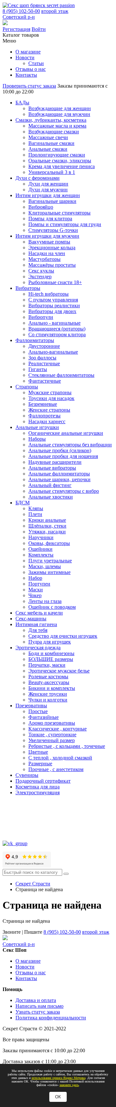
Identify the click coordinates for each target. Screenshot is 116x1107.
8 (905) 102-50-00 (21, 11)
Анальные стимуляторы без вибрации (70, 444)
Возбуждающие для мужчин (59, 114)
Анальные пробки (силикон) (59, 450)
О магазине (28, 51)
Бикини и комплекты (51, 688)
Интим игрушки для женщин (47, 195)
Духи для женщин (48, 183)
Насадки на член (46, 253)
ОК (58, 1096)
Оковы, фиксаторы (49, 543)
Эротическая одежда (38, 647)
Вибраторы (27, 288)
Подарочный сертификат (43, 781)
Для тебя (37, 630)
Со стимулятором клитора (57, 334)
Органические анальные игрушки (65, 433)
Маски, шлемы (44, 566)
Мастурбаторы (44, 259)
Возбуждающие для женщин (59, 108)
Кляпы (35, 508)
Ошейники (40, 549)
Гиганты (37, 369)
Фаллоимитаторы (34, 340)
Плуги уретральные (50, 560)
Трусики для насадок (51, 398)
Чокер (35, 595)
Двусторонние (44, 346)
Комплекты (40, 555)
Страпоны (26, 386)
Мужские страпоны (50, 392)
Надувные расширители (55, 462)
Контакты (26, 75)
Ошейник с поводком (52, 607)
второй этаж (54, 11)
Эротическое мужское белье (59, 670)
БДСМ (22, 502)
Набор (35, 578)
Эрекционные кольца (51, 247)
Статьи (36, 63)
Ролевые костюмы (48, 676)
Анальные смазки (47, 149)
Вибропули (40, 317)
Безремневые (42, 404)
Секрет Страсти (32, 883)
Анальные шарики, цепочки (59, 479)
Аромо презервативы (51, 723)
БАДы (22, 102)
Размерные (40, 763)
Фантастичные (44, 381)
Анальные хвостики (50, 497)
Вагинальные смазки (51, 143)
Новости (24, 57)
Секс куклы (41, 270)
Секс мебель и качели (39, 613)
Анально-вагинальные (53, 352)
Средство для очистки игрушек (62, 636)
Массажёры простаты (52, 265)
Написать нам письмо (39, 1006)
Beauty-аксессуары (48, 682)
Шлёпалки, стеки (47, 526)
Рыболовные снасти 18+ (55, 282)
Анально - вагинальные (54, 323)
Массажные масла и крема (57, 126)
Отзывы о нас (30, 69)
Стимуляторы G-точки (53, 230)
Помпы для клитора (50, 218)
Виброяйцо (40, 207)
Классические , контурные (57, 728)
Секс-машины (30, 618)
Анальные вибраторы (52, 468)
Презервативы (31, 705)
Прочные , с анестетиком (55, 769)
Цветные (38, 752)
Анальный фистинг (50, 485)
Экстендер (40, 276)
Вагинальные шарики (52, 201)
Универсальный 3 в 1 (51, 172)
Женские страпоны (49, 410)
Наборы (37, 439)
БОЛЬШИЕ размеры (50, 659)
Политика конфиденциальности (50, 1017)
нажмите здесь (69, 1085)
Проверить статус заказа (29, 86)
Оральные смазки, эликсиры (59, 160)
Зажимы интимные (49, 572)
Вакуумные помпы (49, 241)
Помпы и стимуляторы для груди (64, 224)
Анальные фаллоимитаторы (59, 473)
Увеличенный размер (51, 740)
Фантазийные (43, 717)
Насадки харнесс (46, 421)
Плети (35, 514)
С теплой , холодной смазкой (60, 757)
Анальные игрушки (37, 427)
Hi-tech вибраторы (48, 294)
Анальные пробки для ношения (63, 456)
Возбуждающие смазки (53, 131)
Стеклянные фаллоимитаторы (61, 375)
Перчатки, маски (46, 665)
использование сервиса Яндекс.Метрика (58, 1078)
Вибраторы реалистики (54, 305)
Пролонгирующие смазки (56, 154)
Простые (38, 711)
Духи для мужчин (48, 189)
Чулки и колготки (47, 699)
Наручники (40, 537)
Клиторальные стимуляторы (59, 212)
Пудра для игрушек (49, 641)
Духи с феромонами (37, 178)
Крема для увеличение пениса (61, 166)
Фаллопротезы (44, 415)
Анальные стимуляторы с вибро (63, 491)
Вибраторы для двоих (52, 311)
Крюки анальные (47, 520)
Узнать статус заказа (37, 1012)
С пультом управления (53, 299)
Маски (35, 589)
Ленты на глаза (45, 601)
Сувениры (26, 775)
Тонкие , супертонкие (52, 734)
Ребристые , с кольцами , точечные (66, 746)
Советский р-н (19, 17)
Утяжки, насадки (47, 531)
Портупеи (39, 584)
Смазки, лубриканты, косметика (50, 120)
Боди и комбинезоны (51, 653)
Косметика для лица (37, 786)
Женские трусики (47, 694)
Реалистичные (44, 363)
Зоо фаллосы (42, 357)
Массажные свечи (48, 137)
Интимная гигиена (36, 624)
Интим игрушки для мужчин (47, 236)
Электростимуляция (37, 792)
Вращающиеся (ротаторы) (56, 328)
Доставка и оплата (35, 1000)
